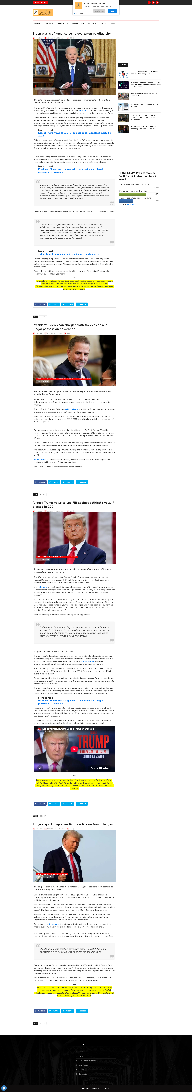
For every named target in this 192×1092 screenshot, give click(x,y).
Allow (112, 11)
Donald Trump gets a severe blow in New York (52, 874)
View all (130, 204)
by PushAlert (79, 13)
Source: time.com (42, 382)
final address (85, 110)
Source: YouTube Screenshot (45, 89)
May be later (99, 11)
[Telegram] (157, 2)
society (43, 494)
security (43, 317)
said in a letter (72, 409)
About (37, 23)
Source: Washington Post (45, 877)
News (124, 65)
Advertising (63, 23)
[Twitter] (153, 2)
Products (48, 23)
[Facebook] (149, 2)
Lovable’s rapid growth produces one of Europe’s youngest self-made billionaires (145, 117)
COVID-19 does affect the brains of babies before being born (144, 73)
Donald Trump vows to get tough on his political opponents (57, 556)
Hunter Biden (40, 459)
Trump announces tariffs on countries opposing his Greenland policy (145, 127)
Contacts (92, 23)
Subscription (78, 23)
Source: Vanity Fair (43, 559)
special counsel (88, 661)
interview (43, 587)
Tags (102, 23)
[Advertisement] (139, 47)
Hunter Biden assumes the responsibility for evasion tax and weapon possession (64, 379)
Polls (112, 23)
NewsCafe (39, 38)
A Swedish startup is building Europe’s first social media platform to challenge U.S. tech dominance (146, 84)
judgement (54, 924)
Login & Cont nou (40, 2)
